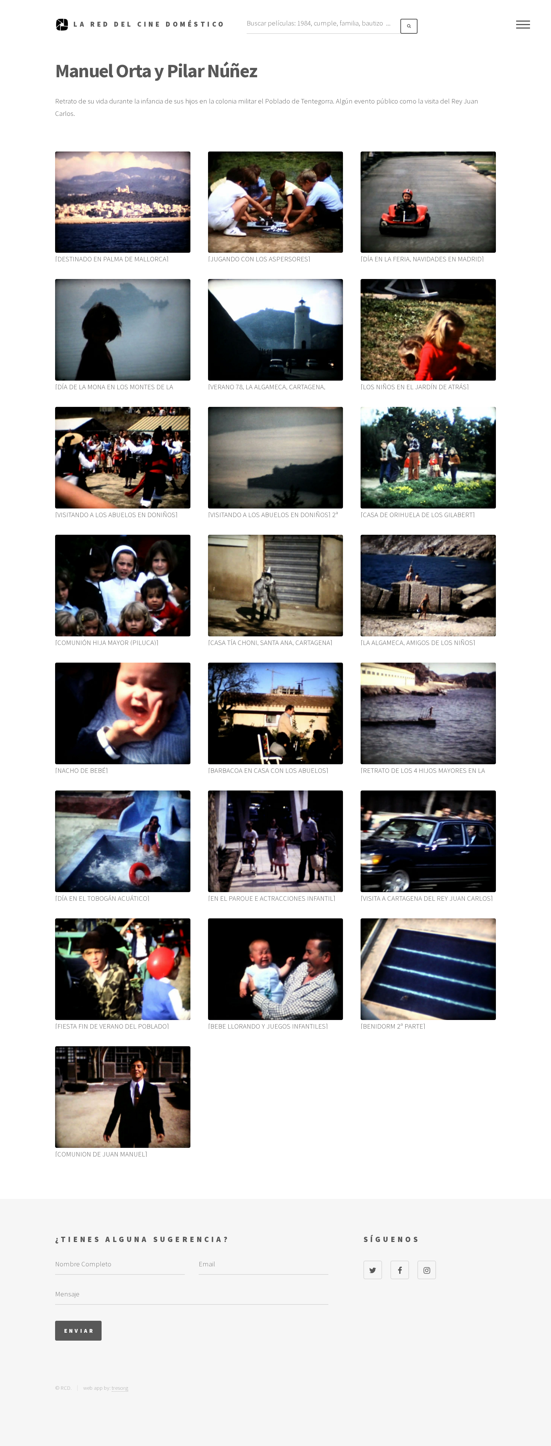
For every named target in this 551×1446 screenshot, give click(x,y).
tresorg (120, 1387)
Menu (523, 24)
